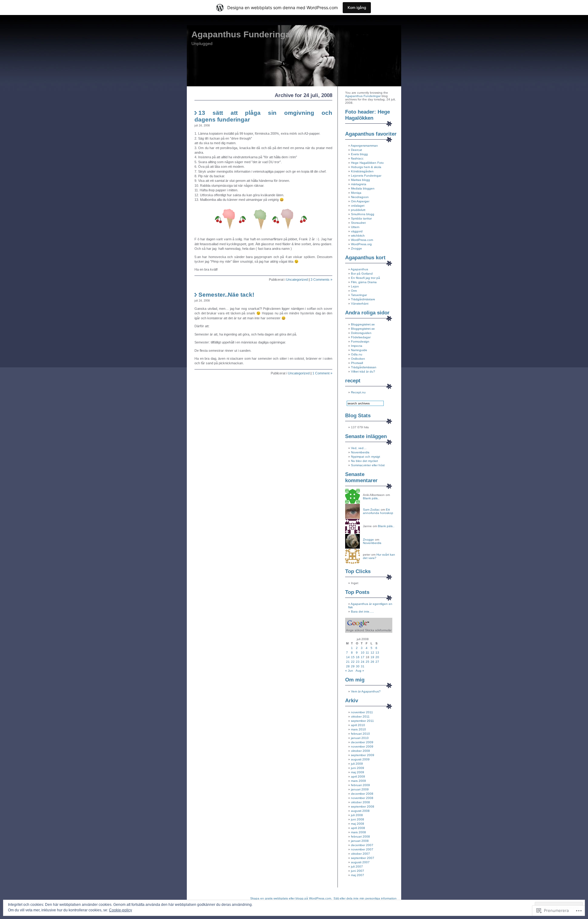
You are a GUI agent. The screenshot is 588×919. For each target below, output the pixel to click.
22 (353, 661)
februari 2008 (360, 836)
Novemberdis (360, 452)
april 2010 (358, 725)
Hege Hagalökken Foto (367, 162)
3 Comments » (321, 279)
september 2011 (362, 720)
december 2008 (362, 793)
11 (367, 652)
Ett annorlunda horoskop (378, 511)
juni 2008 (357, 819)
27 (377, 661)
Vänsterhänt (359, 303)
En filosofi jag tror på (365, 277)
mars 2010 (358, 729)
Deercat (356, 150)
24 (362, 661)
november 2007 (362, 849)
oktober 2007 (360, 853)
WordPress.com (362, 240)
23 (358, 661)
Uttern (355, 227)
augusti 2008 (360, 810)
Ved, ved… (359, 448)
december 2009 (362, 742)
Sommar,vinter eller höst (368, 465)
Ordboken (358, 358)
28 (348, 666)
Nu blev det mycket (364, 461)
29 (353, 666)
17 (362, 657)
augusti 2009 (360, 759)
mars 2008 (358, 832)
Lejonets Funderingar (366, 175)
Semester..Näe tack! (226, 294)
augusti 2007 (360, 862)
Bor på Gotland (362, 273)
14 (348, 657)
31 (362, 666)
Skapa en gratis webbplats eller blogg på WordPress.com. (291, 898)
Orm (354, 290)
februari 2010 (360, 733)
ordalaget (357, 205)
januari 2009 (360, 789)
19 (372, 657)
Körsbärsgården (362, 171)
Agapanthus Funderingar (242, 34)
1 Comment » (322, 373)
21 (348, 661)
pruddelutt (358, 210)
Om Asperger (360, 201)
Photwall (357, 363)
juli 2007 (357, 866)
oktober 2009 (360, 750)
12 (372, 652)
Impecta (356, 345)
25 (367, 661)
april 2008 (358, 828)
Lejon (355, 286)
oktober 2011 (360, 716)
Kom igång (357, 7)
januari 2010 (360, 738)
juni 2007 (357, 870)
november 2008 (362, 798)
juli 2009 (357, 763)
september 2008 (362, 806)
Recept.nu (358, 392)
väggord (357, 231)
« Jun (349, 670)
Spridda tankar (361, 218)
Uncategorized (297, 279)
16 (358, 657)
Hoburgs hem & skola (366, 167)
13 (377, 652)
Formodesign (360, 341)
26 (372, 661)
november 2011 (362, 712)
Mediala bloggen (363, 188)
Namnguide (359, 350)
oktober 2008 (360, 802)
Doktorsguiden (361, 333)
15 (353, 657)
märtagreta (358, 184)
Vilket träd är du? (363, 371)
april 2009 (358, 776)
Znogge (356, 248)
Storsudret (358, 222)
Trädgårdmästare (363, 299)
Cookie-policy (120, 910)
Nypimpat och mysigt (365, 456)
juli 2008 (357, 815)
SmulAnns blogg (362, 214)
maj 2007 (357, 875)
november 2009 (362, 746)
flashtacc (357, 158)
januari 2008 (360, 840)
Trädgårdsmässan (363, 367)
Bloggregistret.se (363, 324)
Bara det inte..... (362, 611)
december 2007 (362, 845)
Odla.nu (356, 354)
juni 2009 (357, 768)
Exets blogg (359, 154)
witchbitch (358, 235)
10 (362, 652)
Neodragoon (360, 197)
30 (358, 666)
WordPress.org (361, 244)
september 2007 (362, 858)
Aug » (360, 670)
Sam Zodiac (371, 509)
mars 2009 (358, 780)
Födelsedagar (361, 337)
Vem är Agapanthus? (366, 691)
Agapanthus (359, 269)
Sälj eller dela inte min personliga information (365, 898)
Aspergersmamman (364, 145)
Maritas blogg (360, 180)
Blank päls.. (371, 498)
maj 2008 (357, 823)
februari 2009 (360, 785)
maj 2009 (357, 772)
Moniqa (356, 192)
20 (377, 657)
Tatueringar (359, 295)
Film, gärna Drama (364, 282)
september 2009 (362, 755)
